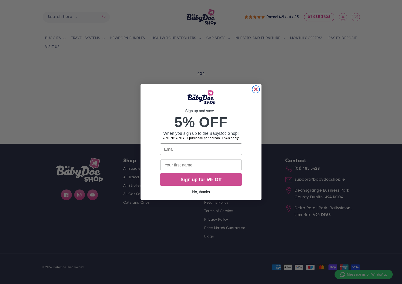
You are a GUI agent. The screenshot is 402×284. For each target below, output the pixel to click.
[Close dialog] (256, 89)
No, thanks (201, 192)
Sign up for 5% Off (201, 179)
